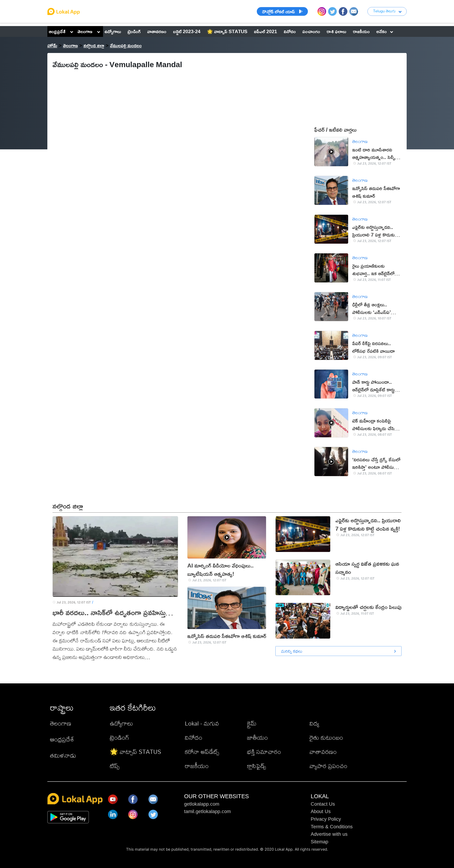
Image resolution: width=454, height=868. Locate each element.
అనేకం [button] (381, 31)
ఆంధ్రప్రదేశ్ (57, 31)
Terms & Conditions (332, 826)
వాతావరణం (323, 752)
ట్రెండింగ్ (119, 737)
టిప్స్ (115, 766)
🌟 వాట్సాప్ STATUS (135, 752)
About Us (321, 811)
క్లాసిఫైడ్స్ (256, 766)
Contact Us (323, 804)
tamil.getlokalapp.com (207, 811)
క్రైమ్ (251, 723)
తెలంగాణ (84, 31)
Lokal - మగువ (202, 723)
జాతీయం (257, 737)
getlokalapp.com (201, 804)
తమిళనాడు (63, 755)
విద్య (314, 723)
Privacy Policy (326, 819)
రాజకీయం (197, 766)
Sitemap (319, 841)
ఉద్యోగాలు (121, 723)
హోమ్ (52, 45)
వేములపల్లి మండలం (126, 45)
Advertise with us (329, 834)
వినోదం (193, 737)
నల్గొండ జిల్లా (94, 45)
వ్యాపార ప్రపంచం (328, 766)
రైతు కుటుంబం (326, 737)
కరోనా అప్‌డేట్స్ (202, 752)
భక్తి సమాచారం (264, 752)
